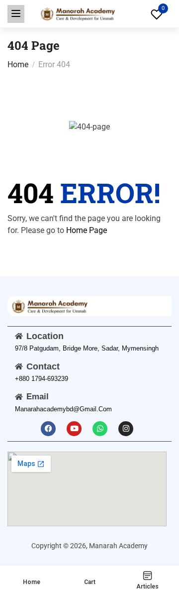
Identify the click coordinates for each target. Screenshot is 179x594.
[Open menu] (15, 14)
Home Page (86, 230)
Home (17, 64)
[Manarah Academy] (77, 13)
